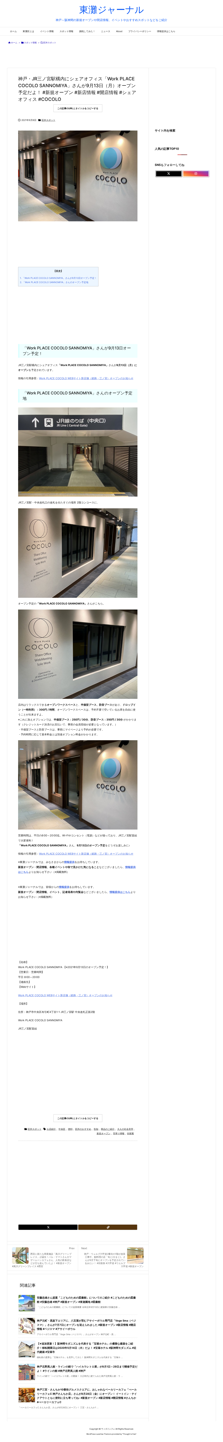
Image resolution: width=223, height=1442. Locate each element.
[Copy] (107, 1227)
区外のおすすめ (83, 1129)
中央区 (61, 1129)
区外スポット (49, 42)
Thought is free (129, 1434)
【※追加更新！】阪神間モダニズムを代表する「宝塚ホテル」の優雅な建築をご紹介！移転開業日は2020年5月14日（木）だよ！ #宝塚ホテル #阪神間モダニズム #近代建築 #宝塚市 (86, 1348)
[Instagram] (196, 174)
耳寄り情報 (118, 1133)
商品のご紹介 (108, 1129)
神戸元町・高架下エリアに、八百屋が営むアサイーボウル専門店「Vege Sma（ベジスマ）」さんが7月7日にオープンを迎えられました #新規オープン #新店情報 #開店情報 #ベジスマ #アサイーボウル (86, 1325)
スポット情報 (30, 42)
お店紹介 (51, 1129)
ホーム (14, 42)
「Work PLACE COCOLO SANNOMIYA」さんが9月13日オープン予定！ (58, 278)
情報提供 (64, 887)
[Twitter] (48, 1227)
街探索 (130, 1133)
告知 (96, 1129)
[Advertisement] (111, 56)
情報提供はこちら (120, 892)
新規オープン (103, 1133)
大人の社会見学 (125, 1129)
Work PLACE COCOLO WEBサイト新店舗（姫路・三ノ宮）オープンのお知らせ (86, 378)
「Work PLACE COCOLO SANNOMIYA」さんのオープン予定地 (54, 282)
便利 (70, 1129)
